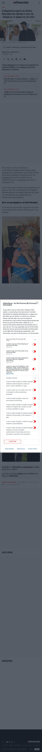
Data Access (21, 449)
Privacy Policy (32, 449)
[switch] (34, 344)
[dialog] (21, 376)
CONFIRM (12, 441)
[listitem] (21, 339)
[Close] (38, 303)
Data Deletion (9, 449)
